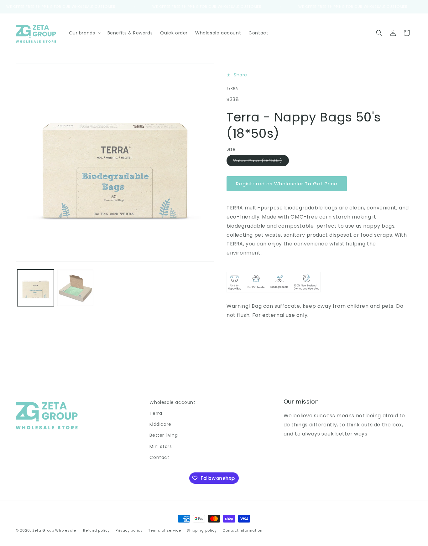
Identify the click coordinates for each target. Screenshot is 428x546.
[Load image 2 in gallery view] (75, 288)
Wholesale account (172, 402)
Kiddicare (160, 424)
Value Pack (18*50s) (261, 161)
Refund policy (96, 530)
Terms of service (164, 530)
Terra (155, 413)
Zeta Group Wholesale (54, 530)
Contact (159, 457)
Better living (163, 435)
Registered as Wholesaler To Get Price (286, 183)
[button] (84, 32)
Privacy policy (129, 530)
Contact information (242, 530)
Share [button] (240, 75)
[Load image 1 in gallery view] (35, 288)
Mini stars (160, 446)
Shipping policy (202, 530)
